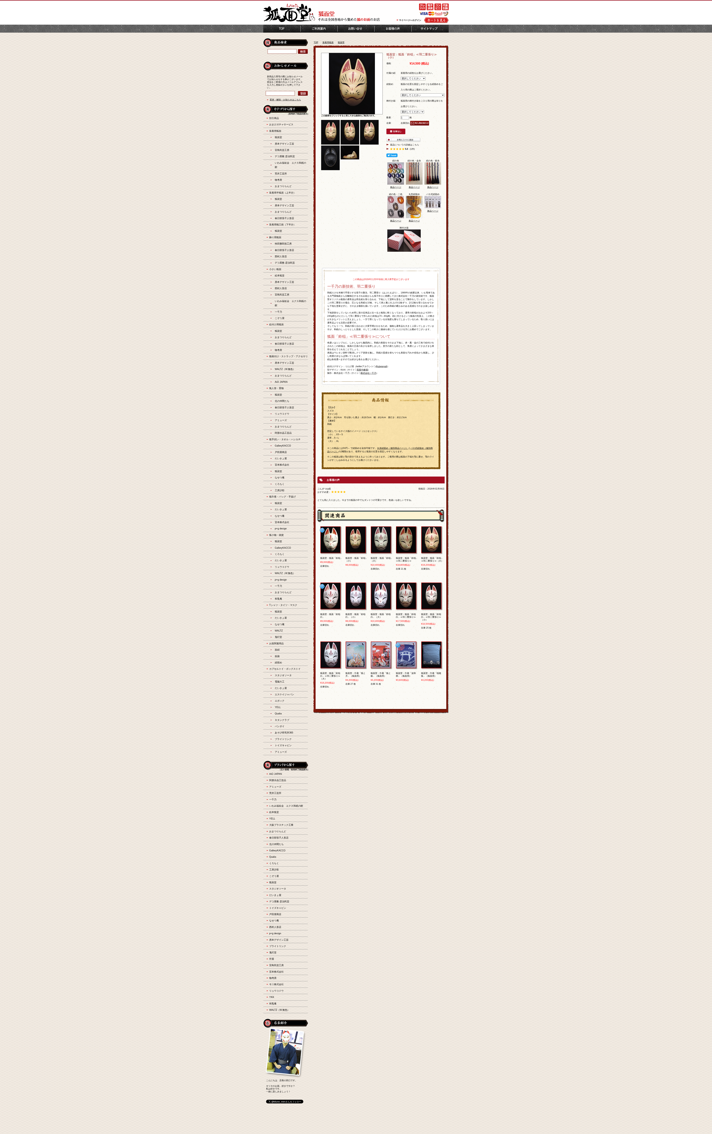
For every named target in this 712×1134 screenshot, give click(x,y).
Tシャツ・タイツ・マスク (283, 605)
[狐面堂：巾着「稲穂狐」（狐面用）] (431, 666)
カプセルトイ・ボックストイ (285, 668)
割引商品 (274, 118)
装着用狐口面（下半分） (282, 224)
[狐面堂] (289, 21)
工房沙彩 (279, 490)
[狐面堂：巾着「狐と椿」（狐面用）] (381, 666)
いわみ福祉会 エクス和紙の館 (286, 805)
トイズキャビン (283, 745)
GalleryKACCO (283, 445)
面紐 (277, 649)
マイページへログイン (410, 20)
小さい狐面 (275, 269)
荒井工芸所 (281, 173)
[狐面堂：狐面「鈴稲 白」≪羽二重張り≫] (406, 607)
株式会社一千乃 (368, 373)
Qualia (278, 713)
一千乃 (278, 311)
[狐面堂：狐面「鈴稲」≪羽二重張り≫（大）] (431, 551)
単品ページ (395, 187)
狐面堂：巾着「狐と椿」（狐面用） (381, 674)
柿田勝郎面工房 (283, 243)
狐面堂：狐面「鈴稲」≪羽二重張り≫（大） (432, 559)
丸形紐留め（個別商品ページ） (392, 448)
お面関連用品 (276, 643)
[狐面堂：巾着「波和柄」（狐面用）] (406, 666)
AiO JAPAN (281, 382)
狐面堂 (341, 42)
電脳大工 (279, 681)
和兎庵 (278, 598)
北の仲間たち (282, 401)
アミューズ (281, 420)
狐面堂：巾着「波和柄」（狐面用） (406, 674)
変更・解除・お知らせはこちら (285, 99)
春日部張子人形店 (284, 218)
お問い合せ (356, 29)
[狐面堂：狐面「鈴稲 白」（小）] (356, 607)
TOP (281, 29)
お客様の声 (393, 29)
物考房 (278, 179)
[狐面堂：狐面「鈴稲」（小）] (356, 551)
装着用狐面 (328, 42)
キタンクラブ (282, 720)
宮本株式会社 (282, 464)
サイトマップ (430, 29)
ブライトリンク (283, 739)
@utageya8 (381, 366)
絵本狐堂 (279, 275)
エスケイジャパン (284, 694)
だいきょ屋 (281, 458)
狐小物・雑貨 (276, 535)
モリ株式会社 (276, 984)
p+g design (281, 528)
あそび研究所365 (284, 732)
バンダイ (279, 726)
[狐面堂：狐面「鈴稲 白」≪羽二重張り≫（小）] (431, 607)
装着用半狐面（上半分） (282, 192)
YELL (278, 707)
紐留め (278, 662)
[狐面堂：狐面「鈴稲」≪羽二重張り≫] (406, 551)
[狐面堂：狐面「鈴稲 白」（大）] (381, 607)
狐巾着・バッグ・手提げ (282, 496)
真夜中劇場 (362, 369)
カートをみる (436, 20)
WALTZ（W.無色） (285, 369)
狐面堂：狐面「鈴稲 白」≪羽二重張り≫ (407, 615)
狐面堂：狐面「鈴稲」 (331, 558)
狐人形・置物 (276, 388)
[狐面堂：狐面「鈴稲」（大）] (381, 551)
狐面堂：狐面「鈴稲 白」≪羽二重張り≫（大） (331, 676)
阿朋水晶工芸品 (283, 433)
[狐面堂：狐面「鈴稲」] (330, 551)
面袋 (277, 656)
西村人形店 (281, 256)
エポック (279, 700)
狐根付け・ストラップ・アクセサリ (288, 356)
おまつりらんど (283, 186)
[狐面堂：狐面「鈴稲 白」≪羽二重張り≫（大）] (330, 666)
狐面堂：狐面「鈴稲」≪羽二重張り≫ (407, 559)
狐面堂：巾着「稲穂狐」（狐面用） (431, 674)
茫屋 (271, 959)
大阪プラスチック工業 (281, 825)
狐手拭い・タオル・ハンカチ (285, 439)
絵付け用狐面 (276, 324)
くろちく (279, 484)
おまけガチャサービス (281, 124)
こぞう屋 (279, 318)
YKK (271, 997)
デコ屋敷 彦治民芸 (285, 156)
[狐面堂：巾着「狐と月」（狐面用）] (356, 666)
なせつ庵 (279, 477)
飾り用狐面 (275, 237)
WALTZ (279, 630)
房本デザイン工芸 (284, 143)
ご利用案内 (319, 29)
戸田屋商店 (281, 452)
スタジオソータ (283, 675)
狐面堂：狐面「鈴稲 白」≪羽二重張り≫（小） (432, 617)
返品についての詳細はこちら (404, 144)
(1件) (412, 149)
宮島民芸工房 (282, 150)
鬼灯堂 (278, 637)
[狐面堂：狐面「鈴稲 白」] (330, 607)
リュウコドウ (282, 413)
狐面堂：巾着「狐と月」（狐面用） (355, 674)
